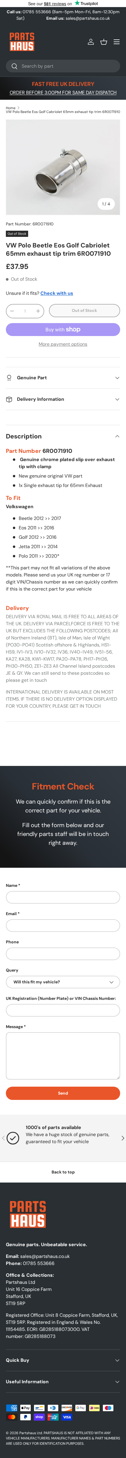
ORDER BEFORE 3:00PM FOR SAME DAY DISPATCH (63, 92)
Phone (12, 942)
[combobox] (63, 66)
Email (11, 913)
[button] (103, 41)
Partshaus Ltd (30, 1433)
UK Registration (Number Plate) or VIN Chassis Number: (61, 998)
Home (11, 108)
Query (12, 970)
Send (63, 1093)
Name (11, 885)
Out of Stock (84, 310)
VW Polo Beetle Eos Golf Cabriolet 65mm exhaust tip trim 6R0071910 (63, 112)
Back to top (63, 1172)
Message (14, 1026)
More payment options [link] (63, 344)
